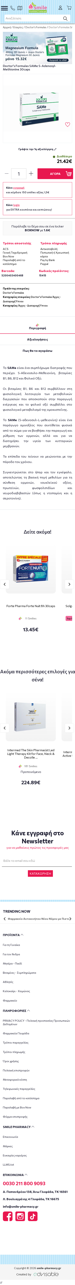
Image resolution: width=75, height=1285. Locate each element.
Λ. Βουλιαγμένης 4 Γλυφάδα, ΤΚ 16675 (31, 1199)
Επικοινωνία (10, 1136)
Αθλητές (8, 981)
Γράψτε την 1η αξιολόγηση (36, 149)
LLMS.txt (8, 1164)
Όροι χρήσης (11, 1061)
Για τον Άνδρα (11, 954)
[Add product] (31, 173)
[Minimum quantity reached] (6, 173)
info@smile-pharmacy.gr (20, 1206)
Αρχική (7, 27)
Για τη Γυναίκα (11, 944)
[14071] (37, 108)
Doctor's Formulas (35, 27)
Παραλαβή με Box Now (17, 1107)
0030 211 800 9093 (24, 1183)
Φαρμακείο (10, 1000)
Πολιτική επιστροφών (16, 1070)
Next (69, 584)
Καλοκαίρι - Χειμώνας (16, 991)
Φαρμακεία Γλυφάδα (16, 1033)
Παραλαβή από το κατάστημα (21, 1098)
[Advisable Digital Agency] (37, 1273)
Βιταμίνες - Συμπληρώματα (19, 972)
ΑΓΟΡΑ (55, 173)
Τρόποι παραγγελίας (15, 1042)
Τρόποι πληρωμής (14, 1052)
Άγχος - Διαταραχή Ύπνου (33, 305)
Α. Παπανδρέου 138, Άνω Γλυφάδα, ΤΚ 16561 (35, 1191)
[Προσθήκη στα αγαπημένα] (67, 125)
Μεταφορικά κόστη (15, 1079)
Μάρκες (8, 1146)
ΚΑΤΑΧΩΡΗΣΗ (40, 873)
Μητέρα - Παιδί (12, 963)
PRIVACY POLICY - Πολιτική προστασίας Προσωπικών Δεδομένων (36, 1022)
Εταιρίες (18, 27)
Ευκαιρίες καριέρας (15, 1155)
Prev (4, 584)
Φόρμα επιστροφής (15, 1116)
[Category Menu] (4, 8)
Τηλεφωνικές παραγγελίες (19, 1088)
